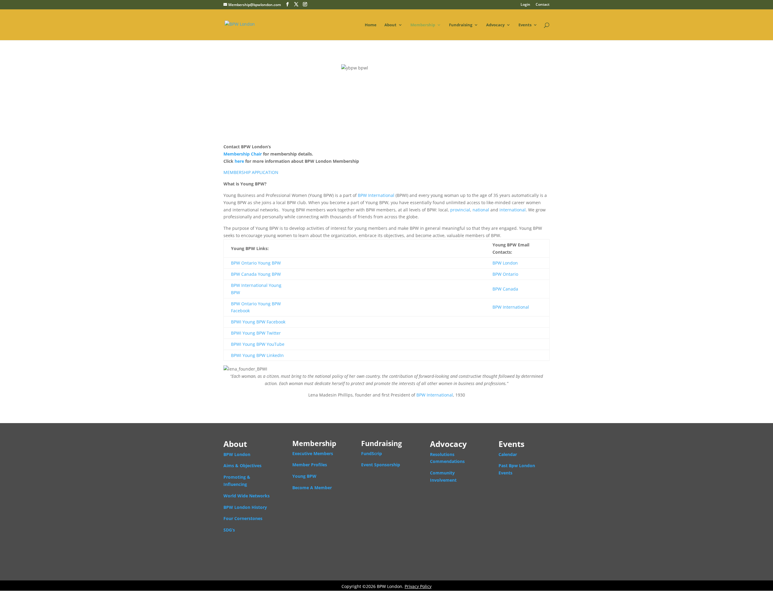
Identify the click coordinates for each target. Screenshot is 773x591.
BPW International (376, 195)
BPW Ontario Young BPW (256, 263)
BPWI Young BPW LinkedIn (257, 355)
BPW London (505, 263)
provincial (460, 210)
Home (371, 25)
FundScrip (371, 453)
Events (524, 25)
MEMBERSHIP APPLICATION (250, 172)
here (239, 161)
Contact (543, 5)
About (390, 25)
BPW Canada (505, 289)
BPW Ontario (505, 274)
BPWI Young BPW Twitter (256, 333)
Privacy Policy (418, 586)
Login (525, 5)
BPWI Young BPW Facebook (258, 322)
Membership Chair (242, 154)
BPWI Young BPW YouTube (257, 344)
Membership (422, 25)
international (512, 210)
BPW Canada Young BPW (256, 274)
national (481, 210)
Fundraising (460, 25)
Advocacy (495, 25)
